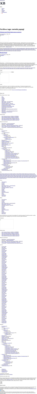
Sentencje (3, 158)
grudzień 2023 (4, 276)
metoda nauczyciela (13, 49)
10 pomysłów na (8, 166)
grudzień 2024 (4, 265)
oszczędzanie (26, 176)
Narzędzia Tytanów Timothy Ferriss (9, 162)
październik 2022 (4, 289)
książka (23, 173)
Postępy (3, 146)
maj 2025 (3, 260)
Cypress (6, 136)
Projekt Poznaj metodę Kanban (7, 107)
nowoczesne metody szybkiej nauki (7, 50)
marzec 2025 (4, 262)
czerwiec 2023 (4, 282)
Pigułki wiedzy (4, 143)
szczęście (17, 177)
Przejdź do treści (2, 0)
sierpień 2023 (4, 280)
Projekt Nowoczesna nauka (11, 48)
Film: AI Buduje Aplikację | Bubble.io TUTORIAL (10, 117)
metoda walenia (7, 175)
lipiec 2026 (3, 247)
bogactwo (3, 173)
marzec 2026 (4, 251)
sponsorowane (6, 132)
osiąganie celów (21, 176)
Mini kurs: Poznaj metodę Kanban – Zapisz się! (15, 125)
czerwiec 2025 (4, 259)
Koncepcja (3, 140)
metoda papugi (18, 49)
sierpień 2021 (4, 302)
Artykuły (3, 182)
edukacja (11, 173)
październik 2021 (4, 301)
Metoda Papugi (3, 52)
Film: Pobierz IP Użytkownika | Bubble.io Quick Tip (10, 235)
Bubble (6, 138)
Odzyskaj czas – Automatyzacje (7, 111)
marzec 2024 (4, 273)
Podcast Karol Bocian (5, 144)
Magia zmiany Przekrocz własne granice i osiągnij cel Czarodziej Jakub (15, 160)
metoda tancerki (30, 49)
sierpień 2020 (4, 314)
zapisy (35, 177)
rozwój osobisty (10, 177)
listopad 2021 (4, 300)
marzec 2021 (4, 307)
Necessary (2, 390)
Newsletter (3, 191)
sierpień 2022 (4, 291)
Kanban (20, 173)
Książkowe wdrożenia (5, 141)
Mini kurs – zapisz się (9, 151)
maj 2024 (3, 271)
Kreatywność (4, 108)
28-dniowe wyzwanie (7, 147)
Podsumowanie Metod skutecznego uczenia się (10, 32)
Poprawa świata (8, 167)
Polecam (3, 184)
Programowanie (8, 139)
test (26, 177)
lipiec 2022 (3, 292)
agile (1, 173)
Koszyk (3, 194)
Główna (3, 8)
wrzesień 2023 (4, 279)
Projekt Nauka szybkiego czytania (11, 154)
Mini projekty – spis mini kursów (7, 101)
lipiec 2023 (3, 281)
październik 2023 (4, 278)
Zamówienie (4, 195)
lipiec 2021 (3, 303)
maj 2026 (3, 249)
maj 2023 (3, 283)
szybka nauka (19, 50)
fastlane (14, 173)
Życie (5, 178)
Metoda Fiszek (28, 48)
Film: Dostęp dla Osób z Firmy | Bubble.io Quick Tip (10, 119)
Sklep (3, 193)
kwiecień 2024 (4, 272)
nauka (17, 175)
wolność (32, 177)
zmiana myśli (2, 178)
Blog (2, 9)
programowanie (34, 176)
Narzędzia (5, 134)
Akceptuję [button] (20, 380)
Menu (1, 6)
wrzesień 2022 (4, 290)
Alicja (3, 126)
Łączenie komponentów (11, 123)
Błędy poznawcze (6, 159)
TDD (24, 177)
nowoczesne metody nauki (9, 68)
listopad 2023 (4, 277)
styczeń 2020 (4, 320)
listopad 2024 (4, 266)
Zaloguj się (3, 369)
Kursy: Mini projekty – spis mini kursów (8, 185)
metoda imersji (32, 48)
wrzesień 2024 (4, 268)
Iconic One (1, 374)
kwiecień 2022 (4, 295)
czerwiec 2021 (4, 304)
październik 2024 (4, 267)
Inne (2, 131)
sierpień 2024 (4, 269)
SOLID (14, 177)
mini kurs (12, 175)
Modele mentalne (6, 161)
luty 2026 (3, 252)
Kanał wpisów (4, 370)
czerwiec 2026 (4, 248)
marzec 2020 (4, 318)
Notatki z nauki (4, 337)
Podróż (3, 97)
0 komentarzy (2, 55)
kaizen (18, 173)
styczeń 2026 (4, 253)
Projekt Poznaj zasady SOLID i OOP (8, 106)
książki (25, 173)
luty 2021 (3, 308)
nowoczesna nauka (2, 68)
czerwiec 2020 (4, 316)
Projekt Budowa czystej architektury (11, 153)
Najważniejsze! (4, 12)
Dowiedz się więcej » (9, 46)
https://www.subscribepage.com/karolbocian (19, 89)
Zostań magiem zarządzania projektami (11, 353)
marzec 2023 (4, 285)
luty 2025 (3, 263)
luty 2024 (3, 274)
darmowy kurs (7, 173)
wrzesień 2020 (4, 313)
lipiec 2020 (3, 315)
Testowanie (5, 135)
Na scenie (3, 188)
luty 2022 (3, 297)
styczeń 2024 (4, 275)
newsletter (20, 175)
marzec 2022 (4, 296)
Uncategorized (4, 169)
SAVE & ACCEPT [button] (3, 393)
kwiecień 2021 (4, 306)
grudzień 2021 (4, 299)
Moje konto (4, 213)
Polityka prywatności (5, 192)
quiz (6, 177)
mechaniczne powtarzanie (20, 67)
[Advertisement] (18, 20)
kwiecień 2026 (4, 250)
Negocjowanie (6, 168)
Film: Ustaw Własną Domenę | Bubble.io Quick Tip (10, 118)
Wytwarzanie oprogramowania (9, 137)
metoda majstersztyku (7, 49)
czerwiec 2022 (4, 293)
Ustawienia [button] (17, 380)
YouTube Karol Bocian (5, 170)
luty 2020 (3, 319)
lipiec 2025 (3, 258)
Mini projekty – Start (8, 152)
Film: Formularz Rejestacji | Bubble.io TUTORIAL (10, 116)
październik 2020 (4, 312)
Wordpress (10, 374)
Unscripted (28, 177)
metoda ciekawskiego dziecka (21, 48)
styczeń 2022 (4, 298)
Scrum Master (4, 127)
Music (15, 175)
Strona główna (4, 181)
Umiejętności (4, 164)
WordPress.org (4, 371)
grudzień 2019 (4, 321)
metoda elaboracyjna (27, 67)
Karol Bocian (4, 54)
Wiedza (3, 11)
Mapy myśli (4, 109)
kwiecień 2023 (4, 284)
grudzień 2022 (4, 287)
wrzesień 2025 (4, 256)
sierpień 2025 (4, 257)
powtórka (29, 176)
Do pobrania (4, 112)
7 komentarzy (2, 34)
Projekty (3, 148)
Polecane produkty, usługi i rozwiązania (8, 104)
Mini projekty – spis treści (6, 102)
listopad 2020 (4, 311)
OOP (17, 176)
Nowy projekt (14, 50)
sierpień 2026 (4, 246)
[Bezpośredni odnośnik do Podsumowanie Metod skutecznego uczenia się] (4, 41)
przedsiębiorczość (3, 177)
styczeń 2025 (4, 264)
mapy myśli (33, 173)
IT (2, 133)
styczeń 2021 (4, 309)
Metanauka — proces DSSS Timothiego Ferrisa (9, 110)
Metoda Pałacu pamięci (24, 49)
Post (2, 145)
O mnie (3, 183)
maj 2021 (3, 305)
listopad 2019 (4, 322)
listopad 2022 (4, 288)
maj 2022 (3, 294)
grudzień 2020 (4, 310)
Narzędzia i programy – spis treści (7, 103)
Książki (3, 100)
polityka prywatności (10, 379)
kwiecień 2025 (4, 261)
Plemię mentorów (6, 163)
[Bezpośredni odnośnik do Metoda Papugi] (4, 61)
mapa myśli (29, 173)
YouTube (3, 10)
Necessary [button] (1, 389)
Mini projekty (5, 48)
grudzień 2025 (4, 254)
